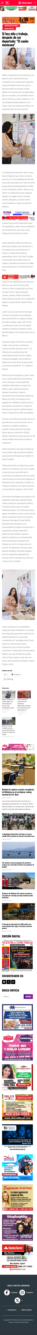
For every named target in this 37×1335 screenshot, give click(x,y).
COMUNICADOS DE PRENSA (11, 26)
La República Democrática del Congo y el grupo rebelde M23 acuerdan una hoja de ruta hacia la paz (18, 835)
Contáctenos (12, 1310)
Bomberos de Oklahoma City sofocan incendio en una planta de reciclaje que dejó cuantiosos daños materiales (17, 895)
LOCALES (12, 786)
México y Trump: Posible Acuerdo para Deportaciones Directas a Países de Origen (8, 730)
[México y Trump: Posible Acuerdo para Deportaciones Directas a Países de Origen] (8, 721)
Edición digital (27, 1310)
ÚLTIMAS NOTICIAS (9, 29)
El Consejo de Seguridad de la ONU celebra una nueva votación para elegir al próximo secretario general (17, 926)
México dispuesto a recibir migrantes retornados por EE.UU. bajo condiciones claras (8, 704)
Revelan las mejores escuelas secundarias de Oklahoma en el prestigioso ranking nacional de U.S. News (18, 792)
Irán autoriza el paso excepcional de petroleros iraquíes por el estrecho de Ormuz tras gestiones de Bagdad (18, 864)
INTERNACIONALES (7, 831)
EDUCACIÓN (5, 786)
